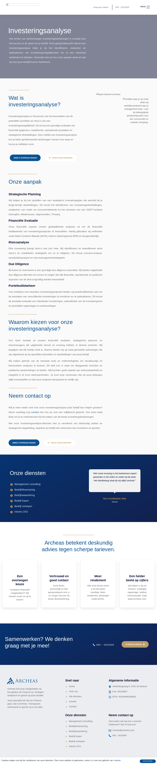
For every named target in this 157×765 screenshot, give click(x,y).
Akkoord (148, 761)
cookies (117, 760)
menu (143, 6)
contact (35, 412)
